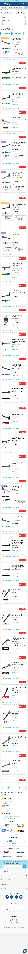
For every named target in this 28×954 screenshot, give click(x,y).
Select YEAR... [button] (7, 24)
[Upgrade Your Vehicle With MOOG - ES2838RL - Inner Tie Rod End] (6, 73)
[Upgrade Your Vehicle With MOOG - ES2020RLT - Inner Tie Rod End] (6, 269)
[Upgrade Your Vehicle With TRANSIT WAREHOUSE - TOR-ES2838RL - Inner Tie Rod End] (6, 345)
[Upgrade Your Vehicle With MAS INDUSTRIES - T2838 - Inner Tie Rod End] (6, 644)
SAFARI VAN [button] (6, 20)
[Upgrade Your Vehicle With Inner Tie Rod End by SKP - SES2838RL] (6, 717)
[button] (21, 4)
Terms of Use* (8, 930)
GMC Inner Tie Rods (6, 9)
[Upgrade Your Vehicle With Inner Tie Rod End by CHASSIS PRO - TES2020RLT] (6, 766)
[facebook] (7, 897)
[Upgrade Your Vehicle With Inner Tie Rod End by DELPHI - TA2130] (6, 467)
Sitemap (21, 930)
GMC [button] (4, 17)
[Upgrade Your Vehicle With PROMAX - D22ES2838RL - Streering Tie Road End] (6, 418)
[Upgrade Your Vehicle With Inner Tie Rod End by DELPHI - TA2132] (6, 320)
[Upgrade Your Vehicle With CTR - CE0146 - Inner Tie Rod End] (6, 692)
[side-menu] (1, 4)
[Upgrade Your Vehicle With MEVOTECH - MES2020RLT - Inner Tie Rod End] (6, 147)
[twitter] (11, 897)
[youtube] (21, 897)
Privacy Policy (15, 930)
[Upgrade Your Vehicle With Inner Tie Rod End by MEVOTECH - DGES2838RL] (6, 296)
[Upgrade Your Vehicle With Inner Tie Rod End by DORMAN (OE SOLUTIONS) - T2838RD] (6, 123)
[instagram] (16, 897)
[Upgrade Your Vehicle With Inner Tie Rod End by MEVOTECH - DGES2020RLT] (6, 521)
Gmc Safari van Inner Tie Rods (19, 9)
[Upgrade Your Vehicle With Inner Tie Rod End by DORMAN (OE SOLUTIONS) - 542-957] (6, 741)
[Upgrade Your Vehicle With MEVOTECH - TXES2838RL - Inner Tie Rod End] (6, 177)
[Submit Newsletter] (24, 866)
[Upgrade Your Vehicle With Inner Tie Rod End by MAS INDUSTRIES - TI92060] (6, 668)
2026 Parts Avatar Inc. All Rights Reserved (15, 927)
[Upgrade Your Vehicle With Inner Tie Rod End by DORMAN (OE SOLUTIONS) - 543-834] (6, 595)
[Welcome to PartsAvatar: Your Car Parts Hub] (7, 4)
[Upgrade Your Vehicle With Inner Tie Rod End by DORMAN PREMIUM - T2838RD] (6, 491)
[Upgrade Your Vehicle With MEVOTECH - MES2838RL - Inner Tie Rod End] (6, 238)
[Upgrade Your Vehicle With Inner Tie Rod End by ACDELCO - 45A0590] (6, 619)
